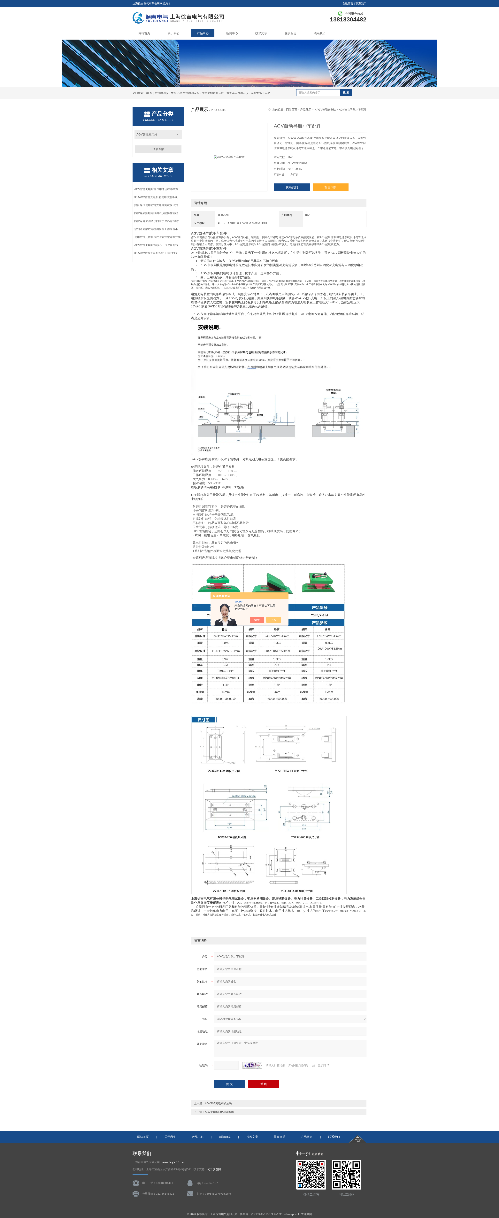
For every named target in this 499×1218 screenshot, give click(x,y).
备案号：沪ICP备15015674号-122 (261, 1214)
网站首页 (144, 33)
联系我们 (361, 3)
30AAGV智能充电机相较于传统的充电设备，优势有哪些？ (158, 253)
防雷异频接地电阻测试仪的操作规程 (156, 213)
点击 (177, 134)
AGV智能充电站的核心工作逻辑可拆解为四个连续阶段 (158, 245)
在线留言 (347, 3)
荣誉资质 (279, 1136)
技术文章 (261, 33)
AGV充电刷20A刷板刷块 (219, 1112)
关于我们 (173, 33)
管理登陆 (306, 1214)
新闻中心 (232, 33)
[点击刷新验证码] (252, 1065)
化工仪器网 (214, 1169)
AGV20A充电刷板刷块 (218, 1103)
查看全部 (158, 149)
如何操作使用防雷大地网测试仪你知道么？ (158, 205)
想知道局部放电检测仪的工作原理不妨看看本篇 (158, 229)
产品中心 (203, 33)
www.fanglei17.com (173, 1162)
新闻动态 (225, 1136)
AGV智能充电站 (146, 134)
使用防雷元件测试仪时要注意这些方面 (157, 237)
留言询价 (330, 187)
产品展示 (305, 109)
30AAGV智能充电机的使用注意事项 (156, 197)
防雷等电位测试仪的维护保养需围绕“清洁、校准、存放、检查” (158, 221)
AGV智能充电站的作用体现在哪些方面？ (158, 189)
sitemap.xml (291, 1214)
